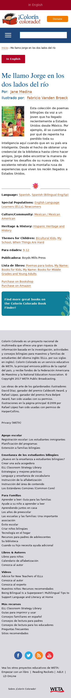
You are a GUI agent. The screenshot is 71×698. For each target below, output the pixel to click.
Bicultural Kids (46, 238)
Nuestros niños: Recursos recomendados (27, 588)
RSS (39, 655)
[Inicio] (21, 19)
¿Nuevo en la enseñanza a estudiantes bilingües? (33, 459)
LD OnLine (9, 676)
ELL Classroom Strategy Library (22, 467)
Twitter (29, 655)
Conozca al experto (14, 584)
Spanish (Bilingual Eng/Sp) (50, 194)
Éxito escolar (10, 524)
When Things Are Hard (28, 242)
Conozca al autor (12, 564)
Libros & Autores (14, 552)
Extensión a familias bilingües (21, 447)
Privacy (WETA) (11, 422)
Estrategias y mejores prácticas (22, 471)
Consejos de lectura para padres (22, 620)
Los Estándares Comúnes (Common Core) (28, 488)
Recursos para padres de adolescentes (26, 537)
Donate (57, 18)
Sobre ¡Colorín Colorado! (22, 688)
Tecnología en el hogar (16, 532)
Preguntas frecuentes (15, 629)
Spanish (24, 194)
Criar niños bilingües (15, 528)
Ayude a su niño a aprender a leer (23, 503)
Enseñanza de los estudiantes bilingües (30, 455)
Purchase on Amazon (16, 285)
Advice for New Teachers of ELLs (22, 576)
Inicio (5, 48)
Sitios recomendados (15, 633)
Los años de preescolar (16, 512)
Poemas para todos (39, 265)
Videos (6, 572)
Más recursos (11, 604)
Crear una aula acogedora (18, 463)
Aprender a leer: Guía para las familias (26, 499)
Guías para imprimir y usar (19, 612)
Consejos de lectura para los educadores (27, 625)
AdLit (60, 671)
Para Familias (11, 495)
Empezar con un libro (15, 671)
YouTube (49, 655)
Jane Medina (21, 92)
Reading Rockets (43, 671)
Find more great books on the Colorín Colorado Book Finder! (25, 303)
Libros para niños (12, 556)
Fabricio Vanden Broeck (47, 98)
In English (35, 5)
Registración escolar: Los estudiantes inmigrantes (33, 439)
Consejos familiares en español (22, 616)
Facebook (18, 655)
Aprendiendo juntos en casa (19, 507)
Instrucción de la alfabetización (22, 479)
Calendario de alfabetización (20, 560)
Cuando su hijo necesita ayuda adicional (27, 545)
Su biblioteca (10, 541)
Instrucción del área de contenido (23, 484)
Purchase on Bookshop (17, 281)
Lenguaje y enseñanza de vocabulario (26, 475)
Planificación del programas (19, 443)
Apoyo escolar (12, 435)
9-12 (26, 250)
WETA (57, 689)
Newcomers (33, 206)
